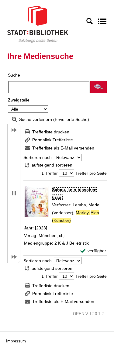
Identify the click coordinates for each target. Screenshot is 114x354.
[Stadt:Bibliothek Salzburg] (37, 24)
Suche (14, 75)
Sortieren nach (37, 157)
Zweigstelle (18, 100)
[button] (98, 87)
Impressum (16, 341)
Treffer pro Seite (91, 173)
